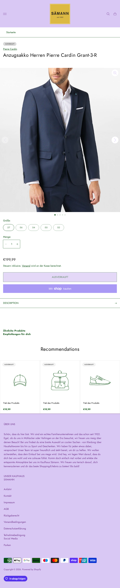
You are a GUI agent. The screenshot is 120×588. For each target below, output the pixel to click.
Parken (7, 545)
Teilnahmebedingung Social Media (14, 536)
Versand (26, 266)
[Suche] (108, 13)
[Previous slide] (5, 140)
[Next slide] (115, 140)
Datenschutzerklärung (15, 528)
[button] (55, 214)
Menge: (7, 237)
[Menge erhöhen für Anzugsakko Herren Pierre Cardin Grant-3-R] (17, 244)
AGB (6, 509)
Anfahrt (7, 489)
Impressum (9, 502)
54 (33, 227)
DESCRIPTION (10, 303)
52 (58, 227)
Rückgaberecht (11, 515)
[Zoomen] (115, 72)
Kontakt (7, 496)
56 (21, 227)
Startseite (11, 32)
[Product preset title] (20, 380)
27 (8, 227)
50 (46, 227)
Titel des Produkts (11, 403)
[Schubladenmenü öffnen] (4, 13)
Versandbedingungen (15, 522)
